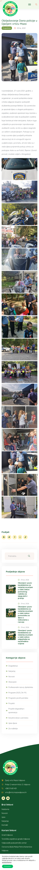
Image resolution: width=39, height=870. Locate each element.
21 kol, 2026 (25, 580)
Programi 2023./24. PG (17, 693)
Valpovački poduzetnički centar (14, 843)
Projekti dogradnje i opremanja (16, 711)
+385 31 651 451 (11, 788)
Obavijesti (12, 682)
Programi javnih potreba (18, 698)
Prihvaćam (7, 866)
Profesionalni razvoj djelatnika (20, 687)
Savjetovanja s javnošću (18, 718)
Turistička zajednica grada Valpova (16, 839)
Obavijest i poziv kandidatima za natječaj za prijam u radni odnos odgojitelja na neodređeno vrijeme (25, 637)
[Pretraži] (29, 556)
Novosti (11, 676)
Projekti (11, 703)
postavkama (6, 862)
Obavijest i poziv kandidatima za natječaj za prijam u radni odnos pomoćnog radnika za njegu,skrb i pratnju (25, 590)
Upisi (3, 817)
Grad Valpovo (7, 835)
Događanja (7, 28)
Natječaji (5, 821)
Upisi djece (12, 723)
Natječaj (11, 671)
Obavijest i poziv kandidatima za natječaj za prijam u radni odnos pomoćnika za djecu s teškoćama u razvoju (25, 614)
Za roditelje (13, 728)
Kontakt (5, 825)
